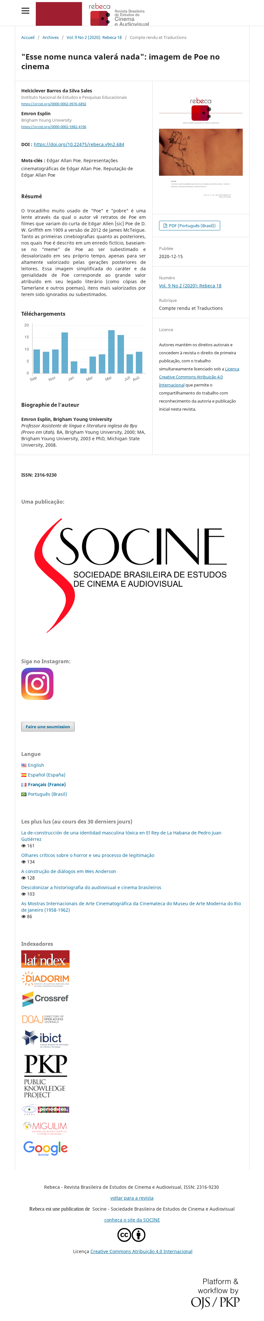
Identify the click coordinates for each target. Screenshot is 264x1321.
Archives (50, 37)
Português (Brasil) (47, 794)
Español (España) (46, 775)
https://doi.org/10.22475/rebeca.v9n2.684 (79, 144)
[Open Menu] (25, 10)
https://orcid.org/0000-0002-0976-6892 (53, 104)
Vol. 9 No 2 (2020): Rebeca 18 (94, 37)
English (36, 765)
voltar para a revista (132, 1198)
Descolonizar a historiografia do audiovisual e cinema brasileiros (91, 887)
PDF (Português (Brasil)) (192, 225)
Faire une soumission (48, 727)
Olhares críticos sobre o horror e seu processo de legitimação (87, 855)
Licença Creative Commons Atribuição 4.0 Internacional (199, 377)
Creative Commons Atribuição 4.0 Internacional (141, 1251)
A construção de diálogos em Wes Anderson (68, 871)
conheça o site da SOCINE (132, 1220)
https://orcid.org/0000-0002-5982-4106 (53, 127)
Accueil (27, 37)
